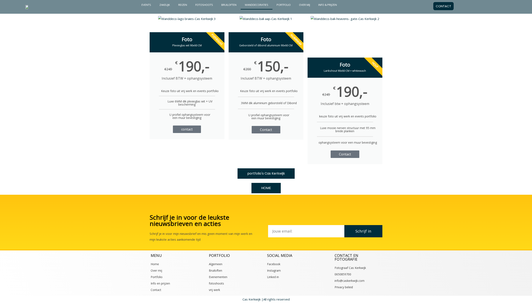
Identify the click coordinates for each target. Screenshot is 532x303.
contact (187, 129)
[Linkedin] (513, 6)
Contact (266, 129)
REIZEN (182, 5)
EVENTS (146, 5)
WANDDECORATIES (256, 5)
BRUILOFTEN (228, 5)
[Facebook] (522, 6)
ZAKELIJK (164, 5)
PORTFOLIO (284, 5)
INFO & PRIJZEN (327, 5)
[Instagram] (504, 6)
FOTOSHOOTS (204, 5)
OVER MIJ (304, 5)
